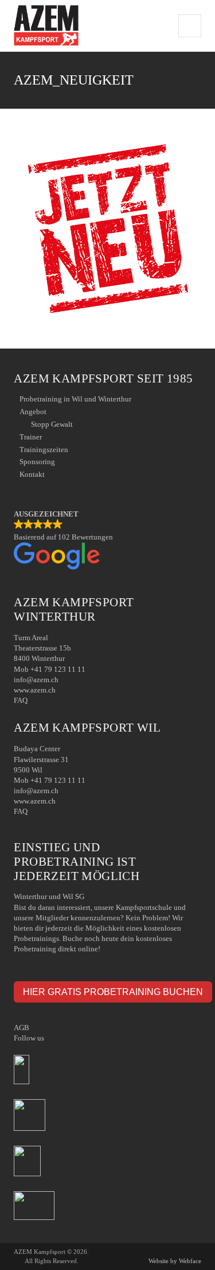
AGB (21, 1027)
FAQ (21, 700)
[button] (107, 540)
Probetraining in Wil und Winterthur (75, 399)
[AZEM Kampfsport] (46, 25)
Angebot (32, 411)
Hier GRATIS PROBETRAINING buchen (113, 991)
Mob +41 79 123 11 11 (49, 669)
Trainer (30, 437)
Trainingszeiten (43, 449)
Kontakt (32, 474)
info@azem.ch (36, 679)
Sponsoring (37, 461)
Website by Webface (174, 1260)
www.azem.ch (35, 690)
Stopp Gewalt (52, 424)
